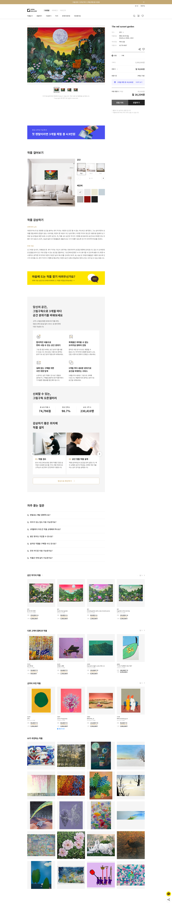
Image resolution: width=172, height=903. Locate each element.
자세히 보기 (139, 82)
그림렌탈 (46, 10)
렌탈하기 (136, 102)
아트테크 (55, 10)
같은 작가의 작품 (34, 575)
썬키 (120, 32)
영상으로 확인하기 (65, 481)
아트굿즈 (63, 10)
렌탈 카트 (120, 102)
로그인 (136, 5)
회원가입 (143, 5)
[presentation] (78, 178)
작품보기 (30, 16)
